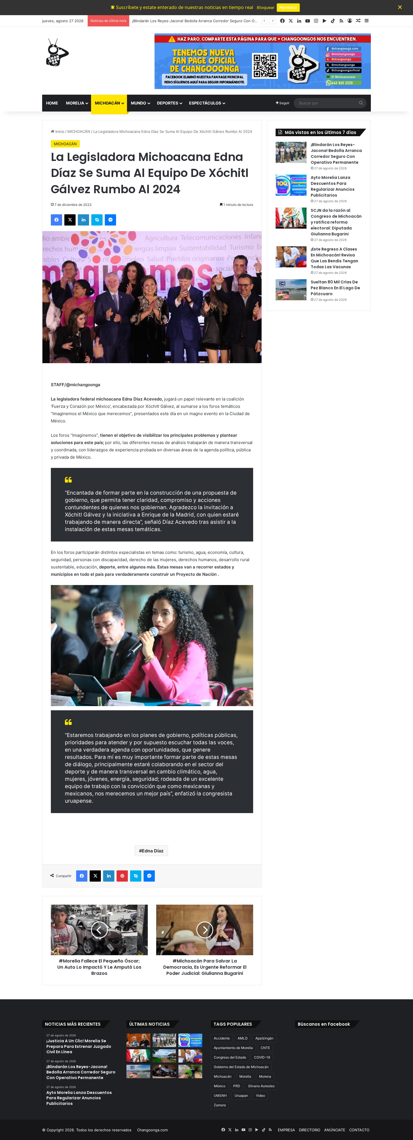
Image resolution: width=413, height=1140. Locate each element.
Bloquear (265, 7)
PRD (236, 1086)
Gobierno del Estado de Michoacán (241, 1067)
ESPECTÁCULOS (205, 103)
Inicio (59, 131)
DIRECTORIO (309, 1130)
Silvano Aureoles (261, 1086)
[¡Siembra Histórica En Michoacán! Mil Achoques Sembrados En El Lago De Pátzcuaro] (164, 1056)
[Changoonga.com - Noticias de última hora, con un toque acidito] (56, 52)
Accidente (222, 1038)
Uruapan (241, 1095)
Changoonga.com (152, 1130)
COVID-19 (262, 1057)
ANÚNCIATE (334, 1130)
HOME (52, 103)
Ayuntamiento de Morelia (233, 1048)
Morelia (245, 1076)
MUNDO (138, 103)
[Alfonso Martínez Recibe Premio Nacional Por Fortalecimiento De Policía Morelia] (164, 1071)
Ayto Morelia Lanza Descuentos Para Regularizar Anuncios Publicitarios (194, 21)
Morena (265, 1076)
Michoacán (223, 1076)
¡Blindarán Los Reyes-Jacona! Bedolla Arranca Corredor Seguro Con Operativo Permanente (336, 153)
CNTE (265, 1048)
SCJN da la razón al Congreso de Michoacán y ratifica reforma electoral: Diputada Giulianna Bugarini (336, 222)
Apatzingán (264, 1038)
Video (260, 1095)
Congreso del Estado (230, 1057)
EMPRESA (286, 1130)
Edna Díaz (153, 851)
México (219, 1086)
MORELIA (75, 103)
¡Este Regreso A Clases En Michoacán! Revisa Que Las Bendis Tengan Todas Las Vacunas (334, 258)
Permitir (288, 7)
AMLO (243, 1038)
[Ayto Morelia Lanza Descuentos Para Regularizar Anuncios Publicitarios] (291, 185)
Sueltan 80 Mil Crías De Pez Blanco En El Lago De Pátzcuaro (335, 288)
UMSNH (220, 1095)
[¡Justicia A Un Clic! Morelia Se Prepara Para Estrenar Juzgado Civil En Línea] (138, 1040)
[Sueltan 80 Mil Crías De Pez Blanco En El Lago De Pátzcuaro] (291, 289)
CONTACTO (359, 1130)
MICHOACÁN (107, 103)
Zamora (220, 1105)
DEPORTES (167, 103)
